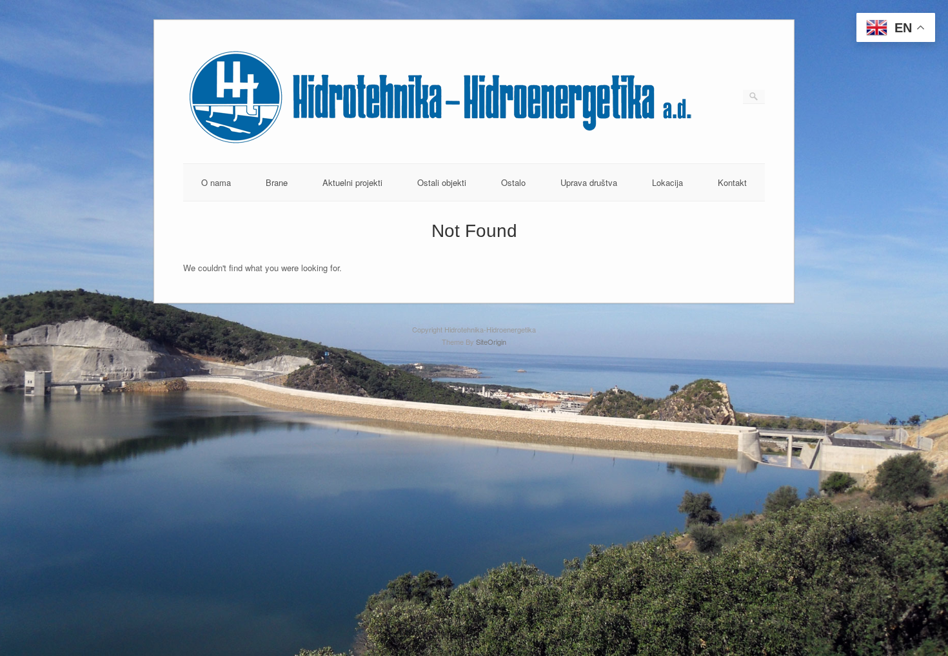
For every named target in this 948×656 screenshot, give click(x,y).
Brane (277, 182)
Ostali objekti (441, 182)
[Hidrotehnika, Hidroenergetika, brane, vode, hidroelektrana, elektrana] (441, 143)
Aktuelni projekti (352, 182)
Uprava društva (588, 182)
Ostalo (513, 182)
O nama (216, 182)
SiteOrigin (491, 341)
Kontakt (732, 182)
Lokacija (667, 182)
